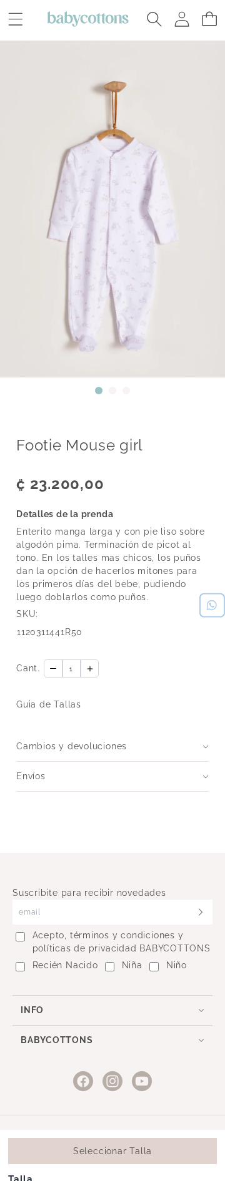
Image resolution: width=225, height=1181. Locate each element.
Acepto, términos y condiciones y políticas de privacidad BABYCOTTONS (121, 941)
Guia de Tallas (48, 704)
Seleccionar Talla (112, 1151)
